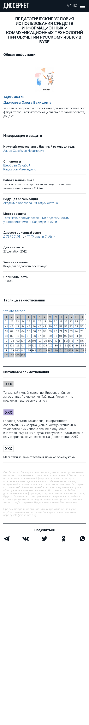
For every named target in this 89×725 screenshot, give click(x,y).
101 (6, 340)
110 (55, 340)
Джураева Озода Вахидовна (27, 102)
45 (28, 326)
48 (44, 326)
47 (39, 326)
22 (11, 321)
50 (55, 326)
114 (76, 340)
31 (60, 321)
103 (17, 340)
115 (82, 340)
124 (23, 345)
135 (81, 345)
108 (44, 340)
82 (11, 336)
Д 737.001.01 (12, 236)
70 (55, 331)
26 (34, 321)
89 (50, 336)
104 (23, 340)
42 (11, 326)
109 (50, 340)
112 (66, 340)
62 (11, 331)
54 (76, 326)
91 (60, 336)
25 (28, 321)
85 (28, 336)
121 (6, 345)
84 (23, 336)
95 (81, 336)
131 (61, 345)
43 (17, 326)
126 (34, 345)
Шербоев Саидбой (16, 165)
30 (55, 321)
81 (6, 336)
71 (60, 331)
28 (44, 321)
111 (61, 340)
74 (76, 331)
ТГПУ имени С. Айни (41, 236)
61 (6, 331)
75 (81, 331)
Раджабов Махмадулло (19, 169)
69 (50, 331)
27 (39, 321)
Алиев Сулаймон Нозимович (23, 150)
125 (28, 345)
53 (71, 326)
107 (39, 340)
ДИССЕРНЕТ (16, 6)
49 (50, 326)
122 (12, 345)
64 (23, 331)
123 (17, 345)
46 (34, 326)
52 (65, 326)
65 (28, 331)
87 (39, 336)
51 (60, 326)
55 (81, 326)
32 (65, 321)
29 (50, 321)
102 (12, 340)
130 (55, 345)
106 (34, 340)
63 (17, 331)
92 (65, 336)
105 (28, 340)
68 (44, 331)
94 (76, 336)
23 (17, 321)
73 (71, 331)
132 (66, 345)
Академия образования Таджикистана (30, 203)
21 (6, 321)
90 (55, 336)
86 (34, 336)
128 (45, 345)
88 (44, 336)
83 (17, 336)
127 (39, 345)
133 (71, 345)
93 (71, 336)
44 (23, 326)
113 (71, 340)
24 (23, 321)
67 (39, 331)
